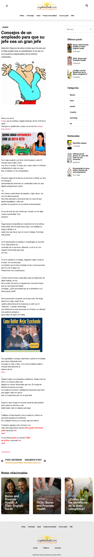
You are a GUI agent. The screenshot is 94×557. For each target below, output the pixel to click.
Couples (73, 112)
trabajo (4, 121)
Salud (38, 16)
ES (71, 124)
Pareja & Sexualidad (50, 16)
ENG (72, 16)
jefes (3, 372)
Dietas (22, 16)
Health (72, 106)
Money (72, 95)
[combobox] (78, 29)
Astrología (30, 16)
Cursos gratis (64, 16)
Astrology (73, 118)
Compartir (5, 452)
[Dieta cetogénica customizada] (23, 155)
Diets (72, 101)
